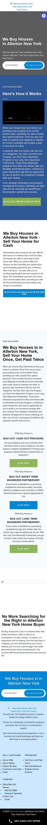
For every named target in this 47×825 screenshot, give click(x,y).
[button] (43, 16)
